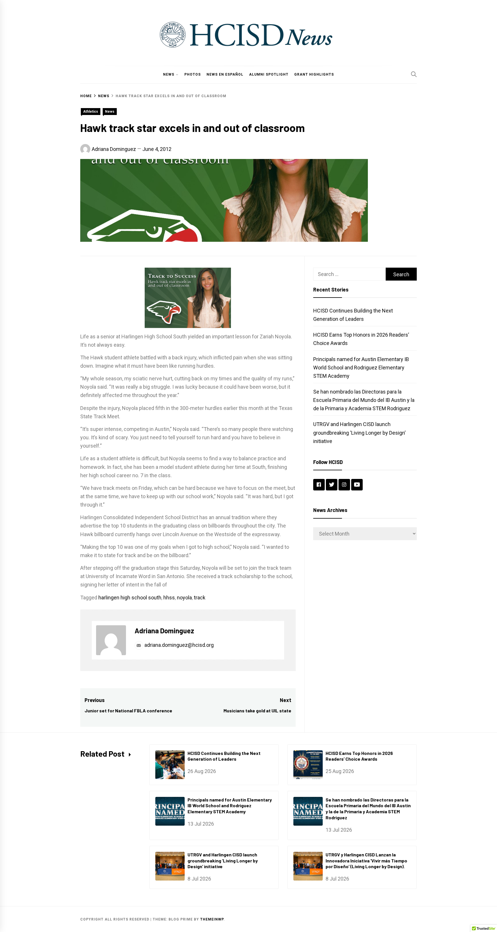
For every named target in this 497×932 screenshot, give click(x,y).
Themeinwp (211, 919)
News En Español (225, 74)
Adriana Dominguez (114, 149)
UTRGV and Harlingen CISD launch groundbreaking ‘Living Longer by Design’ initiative (359, 432)
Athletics (90, 112)
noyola (184, 598)
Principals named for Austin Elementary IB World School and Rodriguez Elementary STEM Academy (361, 367)
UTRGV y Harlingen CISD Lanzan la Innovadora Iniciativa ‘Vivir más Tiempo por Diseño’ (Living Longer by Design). (366, 860)
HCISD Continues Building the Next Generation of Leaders (224, 756)
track (199, 598)
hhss (169, 598)
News (168, 74)
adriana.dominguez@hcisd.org (178, 645)
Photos (192, 74)
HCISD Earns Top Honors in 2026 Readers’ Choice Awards (359, 756)
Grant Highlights (314, 74)
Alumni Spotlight (268, 74)
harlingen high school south (129, 598)
